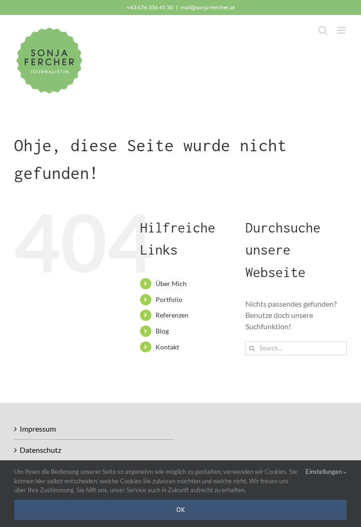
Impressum (38, 428)
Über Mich (171, 283)
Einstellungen (324, 471)
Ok (180, 509)
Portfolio (169, 299)
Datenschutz (40, 449)
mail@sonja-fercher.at (207, 7)
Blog (162, 331)
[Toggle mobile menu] (342, 30)
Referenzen (172, 315)
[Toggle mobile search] (323, 30)
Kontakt (167, 347)
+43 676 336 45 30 (149, 7)
